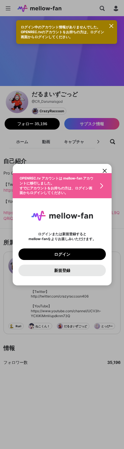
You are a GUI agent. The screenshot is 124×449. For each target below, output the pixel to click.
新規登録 (62, 270)
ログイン (62, 254)
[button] (62, 185)
